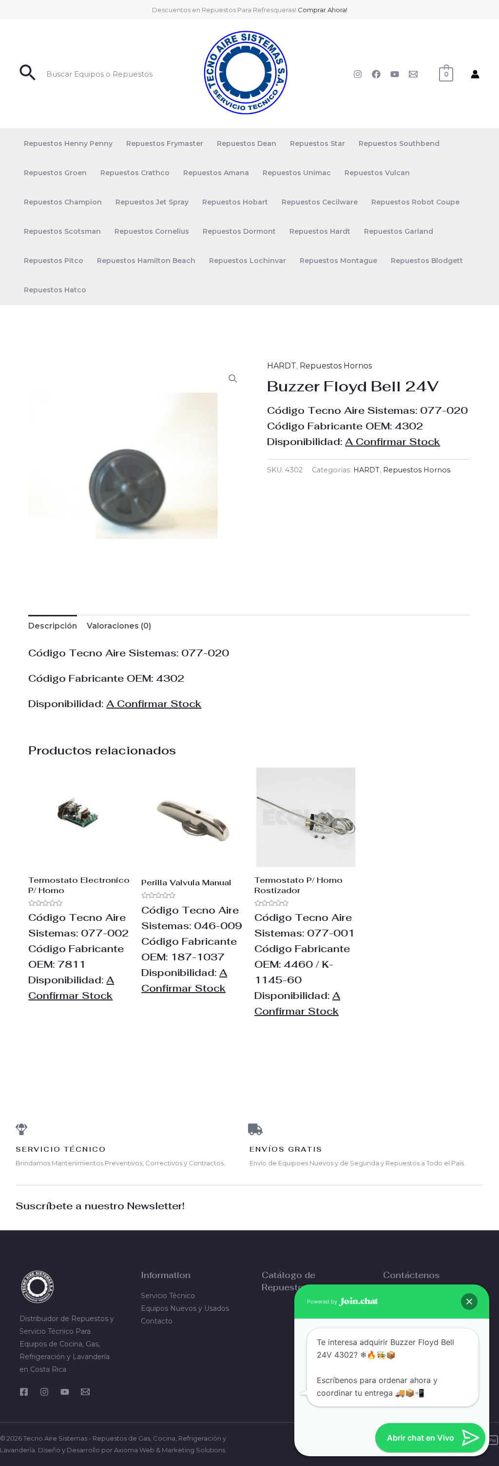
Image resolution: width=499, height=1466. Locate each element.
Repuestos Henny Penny (68, 143)
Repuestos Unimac (297, 172)
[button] (233, 378)
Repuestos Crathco (135, 172)
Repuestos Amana (216, 172)
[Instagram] (357, 74)
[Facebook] (376, 74)
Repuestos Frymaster (164, 143)
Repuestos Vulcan (377, 172)
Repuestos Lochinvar (247, 260)
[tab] (52, 626)
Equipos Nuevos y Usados (185, 1308)
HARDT (281, 365)
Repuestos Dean (246, 143)
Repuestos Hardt (319, 231)
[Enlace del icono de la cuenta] (475, 74)
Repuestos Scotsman (62, 231)
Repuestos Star (317, 143)
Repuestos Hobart (235, 202)
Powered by (323, 1301)
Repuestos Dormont (239, 231)
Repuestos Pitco (53, 260)
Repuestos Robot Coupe (415, 202)
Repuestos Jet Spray (152, 202)
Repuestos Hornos (336, 365)
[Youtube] (64, 1391)
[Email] (413, 74)
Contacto (157, 1321)
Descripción (52, 626)
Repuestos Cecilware (320, 202)
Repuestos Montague (338, 260)
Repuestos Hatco (55, 289)
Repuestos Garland (398, 231)
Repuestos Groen (55, 172)
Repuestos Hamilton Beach (146, 260)
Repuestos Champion (63, 202)
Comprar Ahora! (322, 10)
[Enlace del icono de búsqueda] (28, 74)
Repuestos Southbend (399, 143)
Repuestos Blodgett (427, 260)
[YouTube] (394, 74)
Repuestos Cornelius (152, 231)
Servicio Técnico (168, 1295)
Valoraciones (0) (119, 626)
